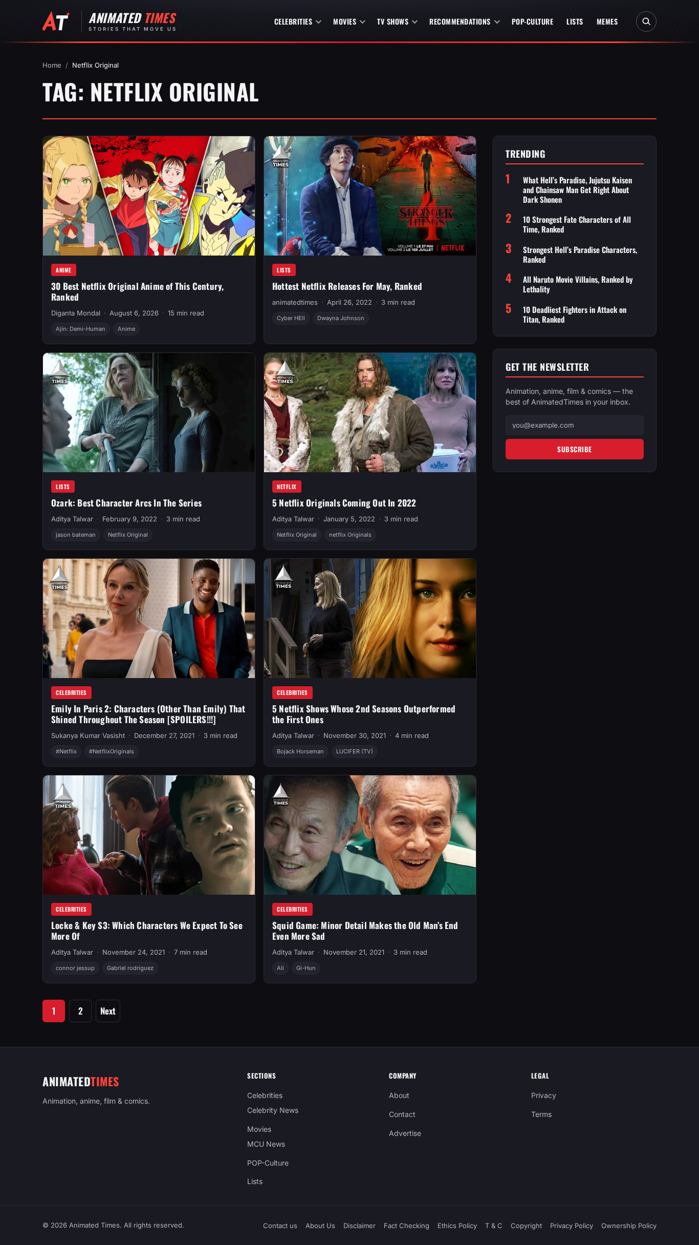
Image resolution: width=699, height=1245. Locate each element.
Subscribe (574, 449)
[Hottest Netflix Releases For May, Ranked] (370, 196)
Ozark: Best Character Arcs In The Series (126, 502)
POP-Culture (533, 21)
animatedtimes (295, 302)
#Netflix (66, 751)
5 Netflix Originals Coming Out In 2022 (344, 502)
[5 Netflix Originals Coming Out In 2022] (370, 412)
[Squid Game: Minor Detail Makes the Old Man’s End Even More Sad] (370, 835)
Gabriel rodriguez (130, 968)
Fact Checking (406, 1225)
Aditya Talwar (72, 519)
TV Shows (392, 21)
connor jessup (75, 968)
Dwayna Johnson (340, 318)
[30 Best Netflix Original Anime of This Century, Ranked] (149, 196)
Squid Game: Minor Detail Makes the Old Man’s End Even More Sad (365, 930)
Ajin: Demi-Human (80, 328)
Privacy (543, 1095)
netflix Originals (350, 534)
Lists (574, 21)
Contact (402, 1114)
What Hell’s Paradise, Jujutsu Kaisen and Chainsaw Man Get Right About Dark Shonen (577, 189)
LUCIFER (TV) (354, 751)
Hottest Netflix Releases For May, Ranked (347, 286)
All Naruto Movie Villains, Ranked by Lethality (578, 284)
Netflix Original (128, 534)
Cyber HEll (291, 318)
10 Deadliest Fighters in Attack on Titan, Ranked (574, 314)
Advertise (405, 1133)
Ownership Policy (629, 1225)
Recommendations (460, 21)
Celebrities (293, 21)
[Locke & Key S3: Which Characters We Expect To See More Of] (149, 835)
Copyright (526, 1225)
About (399, 1095)
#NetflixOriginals (111, 751)
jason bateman (76, 534)
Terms (541, 1114)
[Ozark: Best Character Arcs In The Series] (149, 412)
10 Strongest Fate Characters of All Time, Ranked (577, 224)
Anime (64, 270)
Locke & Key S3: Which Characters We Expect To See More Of (147, 930)
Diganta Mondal (75, 313)
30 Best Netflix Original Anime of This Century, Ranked (137, 291)
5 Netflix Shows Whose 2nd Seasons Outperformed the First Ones (363, 714)
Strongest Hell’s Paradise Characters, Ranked (580, 254)
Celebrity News (272, 1110)
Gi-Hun (306, 968)
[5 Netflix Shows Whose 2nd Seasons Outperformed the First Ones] (370, 618)
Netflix (287, 486)
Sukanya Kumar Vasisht (88, 735)
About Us (320, 1225)
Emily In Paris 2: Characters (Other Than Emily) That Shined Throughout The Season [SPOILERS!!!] (148, 714)
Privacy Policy (571, 1225)
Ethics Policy (457, 1225)
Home (51, 65)
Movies (344, 21)
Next (108, 1010)
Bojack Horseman (300, 751)
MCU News (266, 1144)
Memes (607, 21)
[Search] (646, 21)
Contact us (280, 1225)
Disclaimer (359, 1225)
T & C (494, 1225)
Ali (280, 968)
